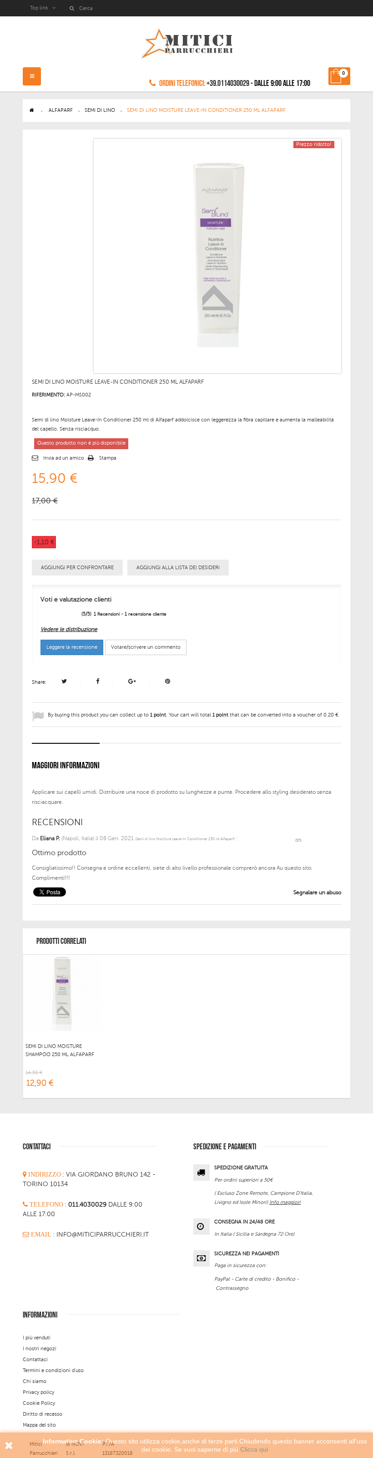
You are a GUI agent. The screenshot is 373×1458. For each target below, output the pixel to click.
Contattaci (35, 1360)
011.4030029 (88, 1204)
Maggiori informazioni (66, 765)
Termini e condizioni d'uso (53, 1370)
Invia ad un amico (63, 458)
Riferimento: (48, 395)
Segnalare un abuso (316, 892)
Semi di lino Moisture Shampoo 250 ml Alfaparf (59, 1050)
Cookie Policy (39, 1403)
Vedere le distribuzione (68, 629)
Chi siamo (34, 1381)
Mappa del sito (39, 1425)
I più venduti (36, 1338)
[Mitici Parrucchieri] (187, 42)
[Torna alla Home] (32, 110)
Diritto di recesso (42, 1414)
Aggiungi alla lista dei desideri (178, 568)
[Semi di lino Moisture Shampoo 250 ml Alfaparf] (64, 992)
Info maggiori (285, 1202)
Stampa (107, 458)
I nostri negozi (39, 1349)
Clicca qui (254, 1449)
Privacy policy (38, 1392)
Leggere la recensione (71, 647)
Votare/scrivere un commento (146, 647)
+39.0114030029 (228, 83)
